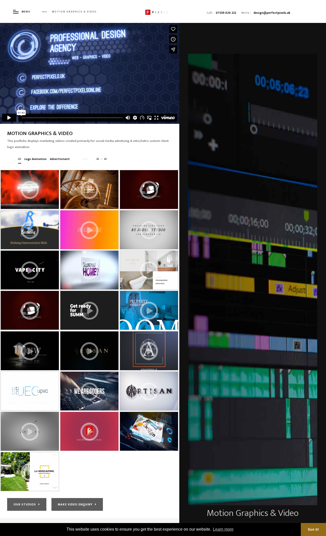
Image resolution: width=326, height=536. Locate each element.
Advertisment (60, 159)
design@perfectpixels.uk (271, 12)
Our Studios (24, 504)
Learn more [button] (223, 529)
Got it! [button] (313, 529)
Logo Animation (35, 159)
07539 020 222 (226, 12)
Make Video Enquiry (75, 504)
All (19, 159)
